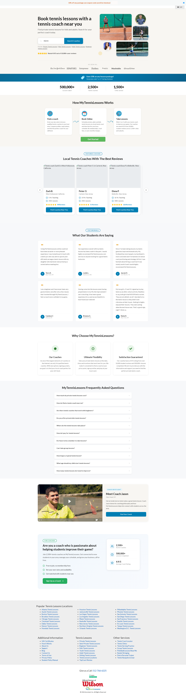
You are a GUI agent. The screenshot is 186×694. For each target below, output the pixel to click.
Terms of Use (46, 655)
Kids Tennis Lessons (64, 46)
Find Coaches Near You (59, 210)
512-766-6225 (100, 670)
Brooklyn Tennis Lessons (50, 617)
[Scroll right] (146, 190)
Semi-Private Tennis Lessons (89, 644)
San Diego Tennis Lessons (126, 617)
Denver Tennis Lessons (50, 626)
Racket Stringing (123, 653)
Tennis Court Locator (125, 641)
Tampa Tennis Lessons (125, 626)
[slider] (67, 520)
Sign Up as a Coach (53, 581)
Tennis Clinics (122, 644)
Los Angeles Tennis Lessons (89, 617)
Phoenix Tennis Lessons (125, 612)
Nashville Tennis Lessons (88, 621)
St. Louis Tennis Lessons (125, 624)
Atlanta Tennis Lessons (50, 610)
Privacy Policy (47, 658)
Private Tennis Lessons (50, 46)
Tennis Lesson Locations (88, 658)
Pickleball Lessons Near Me (127, 651)
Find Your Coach (126, 514)
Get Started (93, 139)
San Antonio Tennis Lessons (127, 614)
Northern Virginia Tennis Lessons (91, 626)
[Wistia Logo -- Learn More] (97, 520)
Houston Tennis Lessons (88, 610)
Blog (43, 651)
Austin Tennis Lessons (50, 612)
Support (44, 648)
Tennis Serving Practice (125, 646)
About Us (45, 646)
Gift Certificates (48, 641)
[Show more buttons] (100, 520)
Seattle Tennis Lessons (125, 621)
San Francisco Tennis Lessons (127, 619)
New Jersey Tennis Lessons (89, 624)
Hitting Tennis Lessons (87, 655)
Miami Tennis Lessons (87, 619)
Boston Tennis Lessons (50, 614)
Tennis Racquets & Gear (126, 658)
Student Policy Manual (50, 660)
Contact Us (46, 653)
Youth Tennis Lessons (87, 651)
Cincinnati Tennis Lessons (51, 621)
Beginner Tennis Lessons (88, 646)
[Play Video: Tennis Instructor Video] (69, 501)
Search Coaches (73, 41)
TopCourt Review (85, 660)
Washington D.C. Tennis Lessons (129, 628)
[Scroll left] (40, 190)
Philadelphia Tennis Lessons (127, 610)
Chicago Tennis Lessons (50, 619)
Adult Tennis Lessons (78, 46)
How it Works (47, 644)
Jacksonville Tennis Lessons (89, 612)
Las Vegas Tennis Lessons (88, 614)
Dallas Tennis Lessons (49, 624)
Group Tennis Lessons (125, 648)
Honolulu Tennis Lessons (50, 628)
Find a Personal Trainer (125, 655)
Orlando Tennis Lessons (88, 628)
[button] (93, 3)
